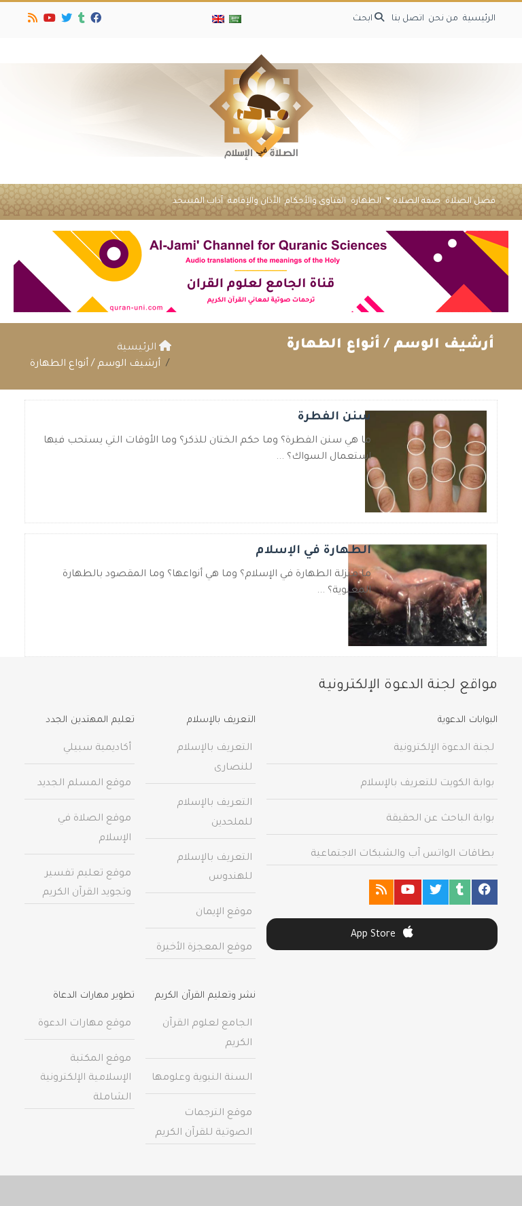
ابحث (364, 19)
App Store (374, 935)
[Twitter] (65, 20)
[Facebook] (95, 20)
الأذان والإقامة (254, 201)
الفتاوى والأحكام (315, 201)
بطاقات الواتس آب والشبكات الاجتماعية (402, 854)
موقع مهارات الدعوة (84, 1024)
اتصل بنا (408, 19)
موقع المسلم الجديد (84, 783)
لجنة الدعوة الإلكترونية (444, 748)
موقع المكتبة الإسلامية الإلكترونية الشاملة (85, 1079)
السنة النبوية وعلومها (202, 1078)
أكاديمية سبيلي (97, 748)
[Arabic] (234, 20)
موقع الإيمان (224, 912)
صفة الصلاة (416, 201)
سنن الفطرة (334, 417)
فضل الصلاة (470, 201)
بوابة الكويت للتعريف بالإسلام (427, 783)
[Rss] (31, 20)
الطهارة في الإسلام (313, 551)
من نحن (443, 19)
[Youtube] (48, 20)
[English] (218, 20)
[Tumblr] (80, 20)
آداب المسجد (198, 201)
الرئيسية (479, 19)
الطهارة (366, 201)
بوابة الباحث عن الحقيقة (440, 819)
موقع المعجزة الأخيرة (204, 948)
